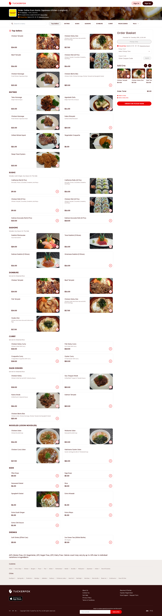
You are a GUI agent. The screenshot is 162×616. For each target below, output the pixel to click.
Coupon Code (122, 56)
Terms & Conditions (88, 600)
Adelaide (44, 578)
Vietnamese (58, 568)
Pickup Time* (122, 49)
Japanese (89, 568)
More (134, 23)
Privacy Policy (86, 598)
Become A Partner (125, 590)
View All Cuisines (105, 568)
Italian (97, 568)
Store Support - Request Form (129, 595)
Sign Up (148, 3)
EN (147, 611)
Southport (12, 578)
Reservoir (103, 578)
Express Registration (126, 593)
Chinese (26, 568)
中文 (151, 611)
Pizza (39, 568)
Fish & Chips (18, 568)
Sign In (136, 3)
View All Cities (122, 578)
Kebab (66, 568)
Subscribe (116, 612)
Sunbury (51, 578)
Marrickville (95, 578)
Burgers (33, 568)
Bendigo (36, 578)
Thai (45, 568)
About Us (85, 590)
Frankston (29, 578)
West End (71, 578)
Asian (10, 568)
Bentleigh (79, 578)
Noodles (73, 568)
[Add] (128, 76)
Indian (51, 568)
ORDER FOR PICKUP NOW (134, 104)
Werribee (86, 578)
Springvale (20, 578)
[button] (69, 10)
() (43, 15)
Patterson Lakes (61, 578)
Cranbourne (112, 578)
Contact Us (85, 593)
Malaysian (81, 568)
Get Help (85, 595)
